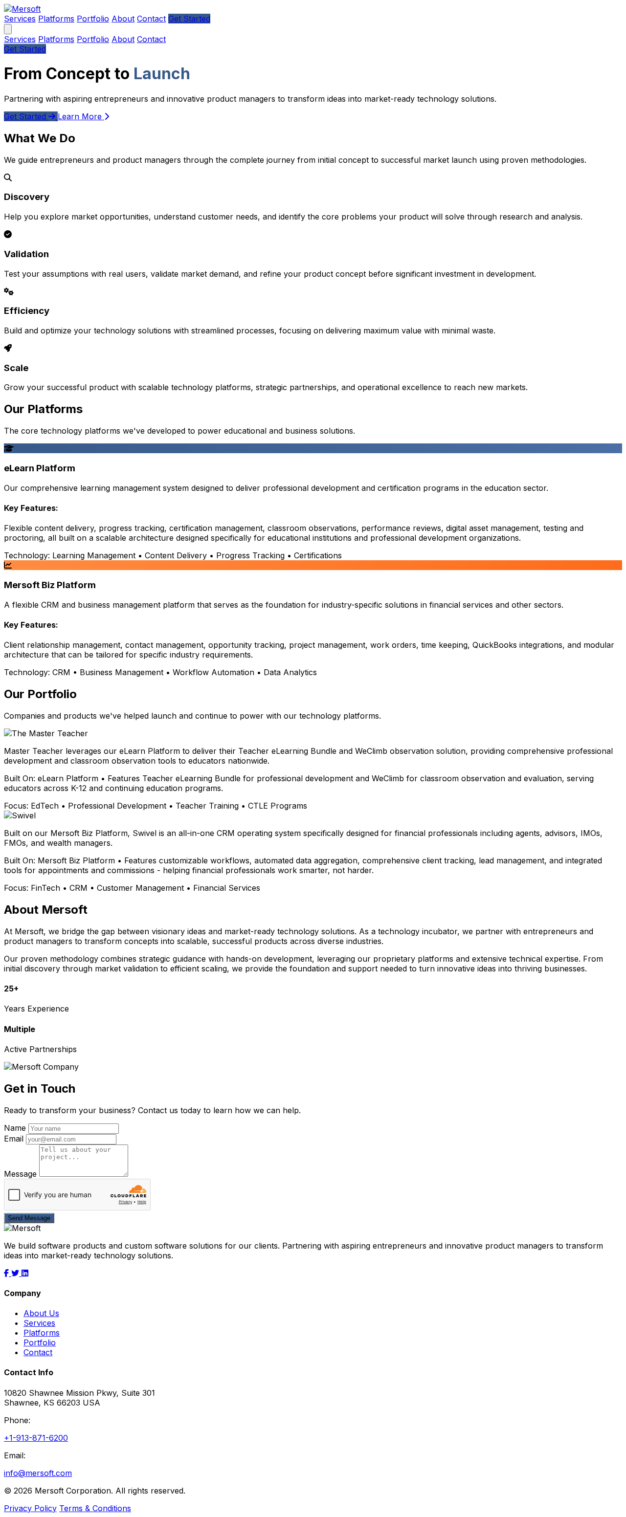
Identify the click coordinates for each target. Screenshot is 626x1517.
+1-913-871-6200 (36, 1438)
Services (20, 18)
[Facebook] (7, 1273)
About (123, 18)
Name (15, 1128)
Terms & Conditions (95, 1508)
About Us (41, 1313)
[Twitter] (16, 1273)
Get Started (189, 18)
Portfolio (93, 18)
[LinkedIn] (25, 1273)
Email (13, 1138)
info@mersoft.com (38, 1473)
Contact (151, 18)
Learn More (81, 116)
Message (20, 1174)
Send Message (29, 1218)
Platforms (56, 18)
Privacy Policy (30, 1508)
